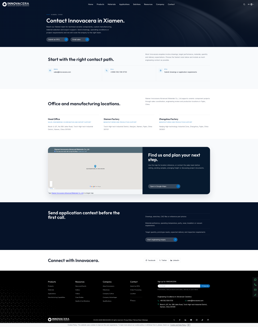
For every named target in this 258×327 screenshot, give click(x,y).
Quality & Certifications (82, 301)
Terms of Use (137, 320)
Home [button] (90, 4)
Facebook (151, 260)
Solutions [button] (136, 4)
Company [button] (160, 4)
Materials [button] (112, 4)
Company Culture (108, 293)
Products (51, 286)
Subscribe (206, 286)
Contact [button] (171, 4)
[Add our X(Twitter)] (174, 320)
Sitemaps (145, 320)
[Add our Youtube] (191, 320)
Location (133, 293)
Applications (52, 293)
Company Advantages (110, 297)
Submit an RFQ (135, 286)
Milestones (106, 290)
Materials (51, 290)
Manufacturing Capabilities (56, 297)
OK (188, 325)
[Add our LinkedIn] (185, 320)
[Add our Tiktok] (202, 320)
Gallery (77, 290)
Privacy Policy (128, 320)
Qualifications (107, 301)
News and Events (80, 286)
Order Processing (135, 290)
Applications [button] (124, 4)
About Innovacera (108, 286)
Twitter (164, 260)
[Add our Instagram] (197, 320)
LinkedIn (176, 260)
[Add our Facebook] (180, 320)
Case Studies (79, 297)
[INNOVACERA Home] (58, 319)
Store (133, 301)
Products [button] (100, 4)
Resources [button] (148, 4)
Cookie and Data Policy (178, 325)
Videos (77, 293)
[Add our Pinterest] (208, 320)
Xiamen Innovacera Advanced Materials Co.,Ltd (67, 193)
